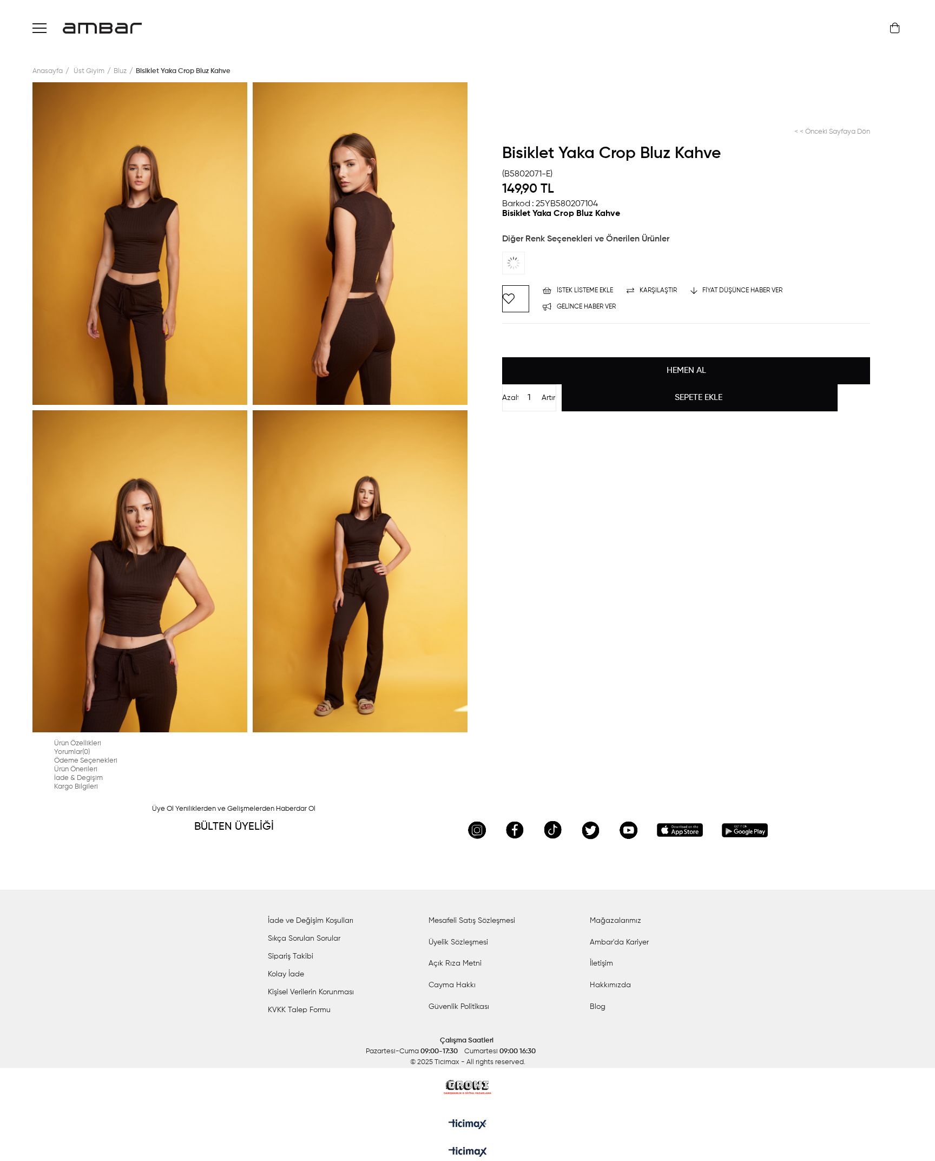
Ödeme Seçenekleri (85, 760)
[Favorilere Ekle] (515, 298)
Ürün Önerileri (75, 769)
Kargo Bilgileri (76, 786)
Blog (597, 1007)
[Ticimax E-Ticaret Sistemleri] (468, 1153)
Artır (548, 398)
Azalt (510, 398)
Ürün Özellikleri (77, 743)
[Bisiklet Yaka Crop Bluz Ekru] (523, 263)
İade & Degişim (78, 778)
